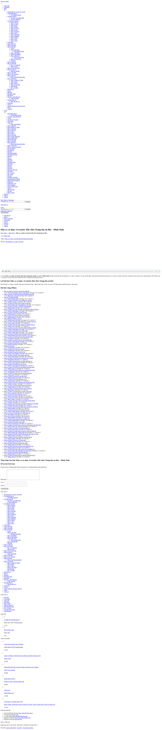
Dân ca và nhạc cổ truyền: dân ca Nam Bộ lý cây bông (18, 358)
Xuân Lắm (11, 375)
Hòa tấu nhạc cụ (11, 100)
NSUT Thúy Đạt (12, 396)
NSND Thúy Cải (12, 405)
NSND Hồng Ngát (13, 299)
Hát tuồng (10, 95)
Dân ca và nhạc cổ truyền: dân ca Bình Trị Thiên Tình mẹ (19, 324)
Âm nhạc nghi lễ (11, 16)
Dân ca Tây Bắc (11, 72)
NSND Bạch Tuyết (17, 704)
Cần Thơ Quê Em (17, 719)
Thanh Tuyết (7, 658)
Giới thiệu (6, 7)
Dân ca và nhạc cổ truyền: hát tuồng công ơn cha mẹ (18, 437)
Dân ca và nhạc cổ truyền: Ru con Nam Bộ (15, 343)
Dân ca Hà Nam (15, 50)
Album (6, 197)
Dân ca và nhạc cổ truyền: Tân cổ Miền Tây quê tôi (18, 300)
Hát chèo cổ (10, 89)
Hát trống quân (11, 94)
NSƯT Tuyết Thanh (13, 341)
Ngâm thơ (10, 103)
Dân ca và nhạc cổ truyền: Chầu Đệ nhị (14, 352)
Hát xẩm (13, 60)
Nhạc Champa (11, 185)
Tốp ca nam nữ (12, 393)
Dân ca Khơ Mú (15, 34)
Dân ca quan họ (11, 69)
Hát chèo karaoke (12, 153)
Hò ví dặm (10, 174)
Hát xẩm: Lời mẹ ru (9, 346)
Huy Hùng (11, 414)
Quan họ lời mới (15, 71)
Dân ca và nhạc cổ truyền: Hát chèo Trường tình (17, 419)
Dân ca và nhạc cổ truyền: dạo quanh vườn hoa (16, 355)
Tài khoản (11, 200)
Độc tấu (9, 191)
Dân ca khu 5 (14, 83)
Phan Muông (21, 305)
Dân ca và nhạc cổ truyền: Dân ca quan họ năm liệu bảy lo (19, 455)
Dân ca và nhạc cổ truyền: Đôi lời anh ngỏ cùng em (18, 385)
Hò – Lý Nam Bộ (15, 65)
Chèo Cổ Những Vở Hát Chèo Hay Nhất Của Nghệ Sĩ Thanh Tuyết (22, 655)
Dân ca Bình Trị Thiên (13, 127)
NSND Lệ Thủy (12, 302)
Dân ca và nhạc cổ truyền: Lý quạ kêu (14, 349)
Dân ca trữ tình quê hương (18, 77)
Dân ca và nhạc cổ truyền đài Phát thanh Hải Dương (19, 239)
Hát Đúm (9, 171)
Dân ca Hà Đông (15, 53)
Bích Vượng (11, 399)
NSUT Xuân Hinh (24, 292)
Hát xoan (9, 168)
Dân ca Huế (14, 81)
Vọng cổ (9, 109)
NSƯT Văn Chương (13, 353)
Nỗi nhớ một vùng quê (21, 716)
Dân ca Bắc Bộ (11, 47)
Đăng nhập (4, 211)
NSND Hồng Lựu (9, 693)
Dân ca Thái (14, 40)
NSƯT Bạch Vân (12, 429)
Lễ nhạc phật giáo (15, 19)
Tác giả (6, 224)
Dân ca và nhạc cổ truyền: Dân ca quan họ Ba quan (18, 391)
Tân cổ (9, 104)
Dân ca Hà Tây (11, 130)
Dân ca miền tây (11, 62)
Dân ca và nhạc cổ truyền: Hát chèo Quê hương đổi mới (19, 294)
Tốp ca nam (11, 323)
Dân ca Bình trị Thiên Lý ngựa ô (13, 318)
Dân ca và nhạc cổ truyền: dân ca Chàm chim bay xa (18, 361)
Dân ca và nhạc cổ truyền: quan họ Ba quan (15, 443)
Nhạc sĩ (6, 195)
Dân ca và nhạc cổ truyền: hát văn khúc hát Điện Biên (18, 337)
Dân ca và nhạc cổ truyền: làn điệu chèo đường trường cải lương (21, 309)
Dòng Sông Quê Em (9, 678)
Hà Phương (11, 350)
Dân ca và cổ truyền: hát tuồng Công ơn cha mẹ (17, 416)
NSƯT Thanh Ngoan (13, 411)
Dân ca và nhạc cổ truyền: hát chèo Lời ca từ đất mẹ (18, 388)
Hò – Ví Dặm (14, 88)
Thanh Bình (11, 347)
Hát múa (9, 156)
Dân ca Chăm (14, 24)
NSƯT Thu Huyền (13, 292)
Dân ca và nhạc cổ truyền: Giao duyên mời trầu (16, 291)
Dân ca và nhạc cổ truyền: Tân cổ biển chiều (16, 330)
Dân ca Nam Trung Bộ (13, 68)
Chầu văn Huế (15, 98)
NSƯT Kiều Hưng (13, 356)
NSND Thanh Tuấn (18, 681)
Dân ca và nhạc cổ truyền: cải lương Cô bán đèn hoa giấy (19, 382)
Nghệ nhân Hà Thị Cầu (14, 335)
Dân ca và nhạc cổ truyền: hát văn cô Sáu (15, 364)
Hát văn (9, 165)
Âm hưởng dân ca (12, 13)
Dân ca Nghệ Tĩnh (12, 138)
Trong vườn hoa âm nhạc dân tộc (16, 106)
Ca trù (12, 48)
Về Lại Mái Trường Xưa (23, 717)
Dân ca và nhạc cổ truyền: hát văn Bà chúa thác (16, 409)
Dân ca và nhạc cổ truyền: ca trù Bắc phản (15, 376)
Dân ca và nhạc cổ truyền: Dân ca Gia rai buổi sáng (18, 340)
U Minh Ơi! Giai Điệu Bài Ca (12, 620)
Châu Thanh (7, 647)
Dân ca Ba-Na (14, 22)
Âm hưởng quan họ (16, 15)
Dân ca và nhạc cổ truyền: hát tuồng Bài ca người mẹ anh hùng (21, 406)
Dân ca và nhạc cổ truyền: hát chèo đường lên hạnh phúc (19, 367)
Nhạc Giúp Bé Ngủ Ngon (26, 713)
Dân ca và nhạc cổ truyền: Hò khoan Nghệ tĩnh (16, 315)
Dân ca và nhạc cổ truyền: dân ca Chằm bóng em (17, 412)
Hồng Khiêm (11, 408)
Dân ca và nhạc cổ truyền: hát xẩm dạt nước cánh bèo (18, 333)
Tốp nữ (16, 296)
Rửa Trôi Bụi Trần (9, 630)
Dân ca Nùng (14, 37)
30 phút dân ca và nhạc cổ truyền (16, 12)
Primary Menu (4, 212)
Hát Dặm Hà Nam (12, 154)
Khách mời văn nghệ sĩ (13, 180)
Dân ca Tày (14, 39)
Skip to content (5, 1)
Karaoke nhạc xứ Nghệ (13, 179)
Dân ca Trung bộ (11, 78)
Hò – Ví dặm (10, 173)
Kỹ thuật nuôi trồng (28, 728)
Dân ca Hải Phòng (16, 54)
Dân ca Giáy (14, 30)
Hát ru (9, 91)
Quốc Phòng (11, 381)
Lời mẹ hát (7, 690)
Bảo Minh (10, 359)
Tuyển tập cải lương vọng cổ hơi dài (13, 644)
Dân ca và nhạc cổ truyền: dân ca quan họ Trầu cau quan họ (20, 431)
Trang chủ (6, 5)
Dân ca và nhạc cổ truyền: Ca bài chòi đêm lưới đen (18, 373)
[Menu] (1, 3)
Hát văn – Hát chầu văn (13, 97)
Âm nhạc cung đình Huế (17, 18)
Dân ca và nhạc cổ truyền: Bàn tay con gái (15, 394)
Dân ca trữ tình (11, 75)
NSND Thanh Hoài (13, 311)
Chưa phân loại (11, 43)
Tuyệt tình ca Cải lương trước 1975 (13, 701)
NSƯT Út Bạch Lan (49, 704)
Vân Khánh (11, 371)
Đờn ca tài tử (14, 66)
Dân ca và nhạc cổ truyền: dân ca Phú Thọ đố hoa (17, 303)
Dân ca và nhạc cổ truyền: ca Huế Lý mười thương (17, 306)
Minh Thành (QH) (13, 432)
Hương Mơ (11, 308)
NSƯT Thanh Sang (38, 704)
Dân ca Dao (14, 25)
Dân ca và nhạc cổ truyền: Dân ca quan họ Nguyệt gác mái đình (21, 403)
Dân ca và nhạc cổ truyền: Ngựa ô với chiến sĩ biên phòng (19, 400)
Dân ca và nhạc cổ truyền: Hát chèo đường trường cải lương (20, 327)
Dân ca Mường (15, 36)
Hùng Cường (7, 704)
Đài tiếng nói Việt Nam (14, 320)
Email (3, 485)
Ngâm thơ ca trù (11, 183)
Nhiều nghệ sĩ (11, 314)
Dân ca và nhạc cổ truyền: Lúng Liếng (14, 422)
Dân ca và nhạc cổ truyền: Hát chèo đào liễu (16, 452)
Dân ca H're (14, 33)
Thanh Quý (11, 326)
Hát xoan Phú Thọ (19, 57)
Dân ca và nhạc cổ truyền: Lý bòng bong (15, 440)
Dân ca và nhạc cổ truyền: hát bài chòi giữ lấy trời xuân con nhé (21, 434)
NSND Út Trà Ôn (27, 704)
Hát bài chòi (14, 86)
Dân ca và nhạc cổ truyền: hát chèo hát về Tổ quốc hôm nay (20, 321)
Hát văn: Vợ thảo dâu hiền (11, 297)
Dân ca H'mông (15, 31)
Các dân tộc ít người (12, 21)
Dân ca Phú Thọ (15, 56)
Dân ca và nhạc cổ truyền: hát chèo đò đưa (15, 312)
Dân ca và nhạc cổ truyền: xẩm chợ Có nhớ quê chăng (18, 397)
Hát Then (9, 160)
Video (9, 107)
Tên (2, 482)
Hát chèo (9, 151)
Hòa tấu (9, 176)
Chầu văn (10, 122)
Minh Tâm (10, 296)
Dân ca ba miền (11, 45)
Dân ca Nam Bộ (11, 63)
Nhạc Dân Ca (4, 200)
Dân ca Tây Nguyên (12, 74)
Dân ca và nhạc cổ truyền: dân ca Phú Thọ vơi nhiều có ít (19, 449)
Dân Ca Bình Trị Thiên (17, 80)
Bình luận (4, 479)
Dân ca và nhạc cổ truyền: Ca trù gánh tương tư (16, 428)
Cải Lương (10, 42)
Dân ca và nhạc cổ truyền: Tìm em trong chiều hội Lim (18, 446)
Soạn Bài (19, 728)
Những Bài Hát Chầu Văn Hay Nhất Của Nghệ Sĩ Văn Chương (21, 667)
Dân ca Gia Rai (15, 28)
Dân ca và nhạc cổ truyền (14, 147)
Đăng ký (10, 211)
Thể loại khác (11, 189)
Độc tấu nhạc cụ (15, 101)
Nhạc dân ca (4, 233)
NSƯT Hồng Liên (13, 305)
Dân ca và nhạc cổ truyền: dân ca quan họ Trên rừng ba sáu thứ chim (22, 425)
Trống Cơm (15, 714)
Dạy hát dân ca (11, 148)
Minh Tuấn (12, 233)
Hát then (9, 92)
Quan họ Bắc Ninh (12, 186)
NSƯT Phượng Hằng (17, 647)
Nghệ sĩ (6, 194)
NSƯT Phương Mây (13, 420)
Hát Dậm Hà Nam (19, 51)
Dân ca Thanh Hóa (16, 59)
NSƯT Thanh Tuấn (13, 332)
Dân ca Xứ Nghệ (15, 85)
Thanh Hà (10, 338)
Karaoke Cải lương (12, 177)
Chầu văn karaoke (16, 124)
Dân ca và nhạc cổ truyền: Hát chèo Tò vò (15, 379)
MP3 (5, 9)
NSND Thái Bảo (12, 344)
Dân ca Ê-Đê (14, 27)
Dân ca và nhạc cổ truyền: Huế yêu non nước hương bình (19, 370)
